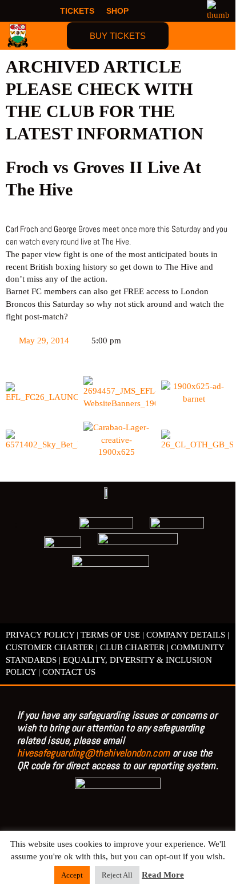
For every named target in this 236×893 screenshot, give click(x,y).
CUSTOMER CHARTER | (52, 647)
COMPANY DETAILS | (187, 634)
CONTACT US (68, 671)
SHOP (117, 10)
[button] (220, 35)
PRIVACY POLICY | (42, 634)
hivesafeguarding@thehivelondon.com (93, 752)
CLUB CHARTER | (134, 647)
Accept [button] (72, 875)
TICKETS (77, 10)
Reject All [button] (117, 875)
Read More (163, 874)
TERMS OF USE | (112, 634)
